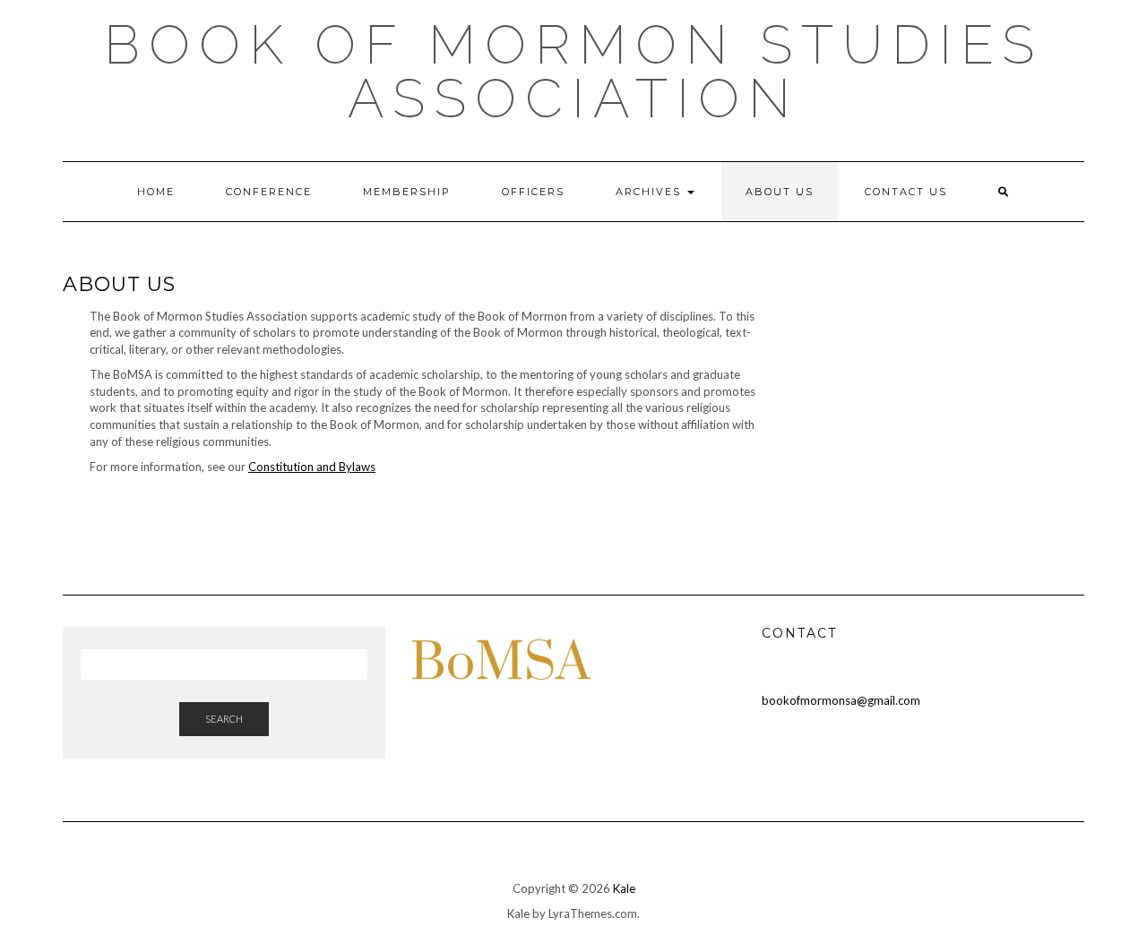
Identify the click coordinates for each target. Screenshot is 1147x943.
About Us (780, 191)
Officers (533, 191)
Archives (651, 191)
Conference (269, 191)
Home (156, 191)
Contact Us (906, 191)
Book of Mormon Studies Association (573, 71)
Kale (624, 888)
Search (224, 718)
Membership (407, 191)
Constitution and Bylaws (311, 466)
